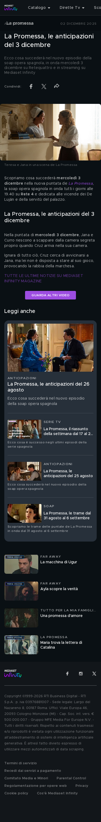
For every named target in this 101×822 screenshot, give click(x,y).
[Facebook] (67, 673)
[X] (94, 673)
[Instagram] (80, 673)
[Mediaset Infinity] (10, 7)
